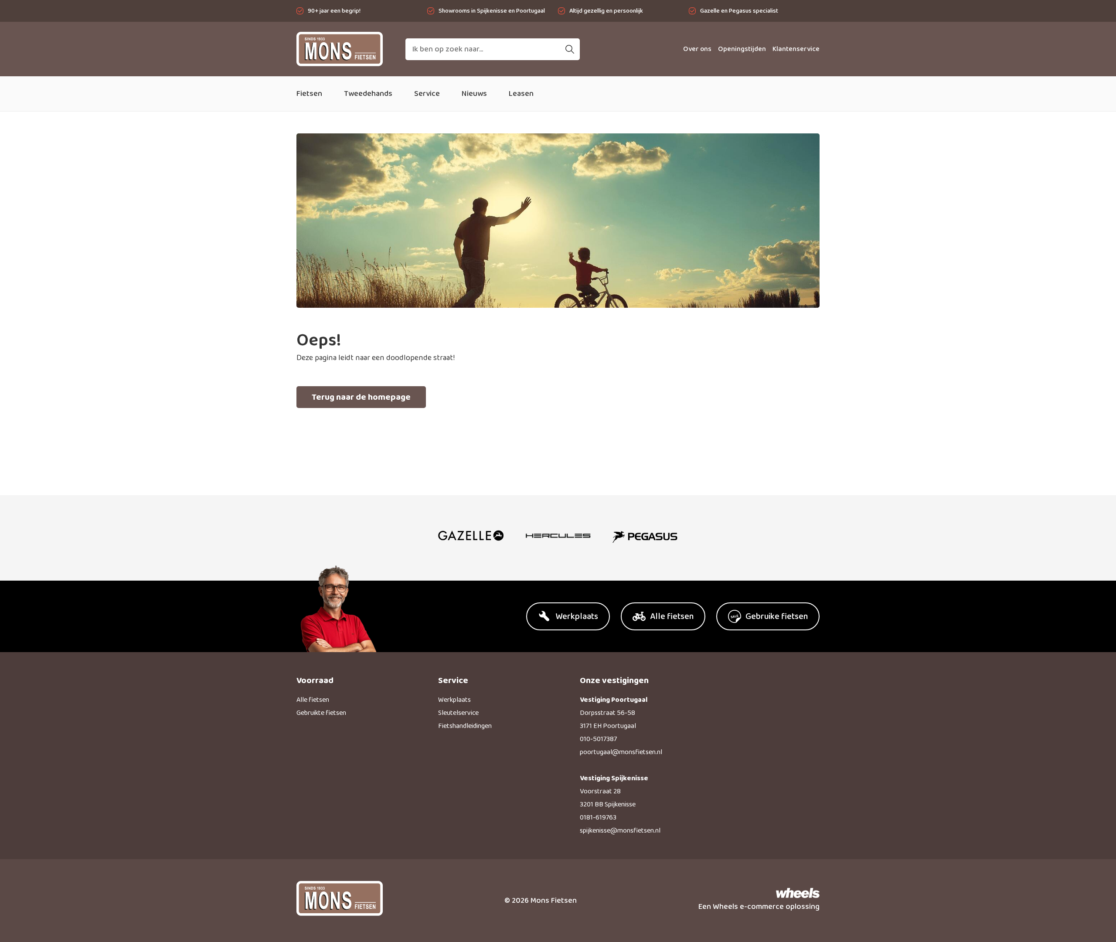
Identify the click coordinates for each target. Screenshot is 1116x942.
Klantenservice (796, 49)
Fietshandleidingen (465, 726)
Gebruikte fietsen (321, 712)
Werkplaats (454, 699)
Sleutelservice (458, 712)
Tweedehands (368, 94)
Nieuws (474, 94)
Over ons (697, 49)
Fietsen (309, 94)
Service (427, 94)
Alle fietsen (312, 699)
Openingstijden (742, 49)
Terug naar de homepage (361, 397)
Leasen (521, 94)
